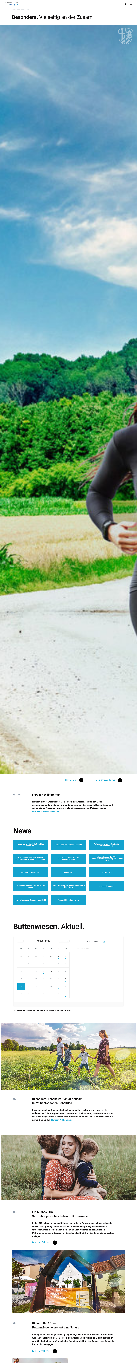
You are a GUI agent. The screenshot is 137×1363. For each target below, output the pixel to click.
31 (51, 956)
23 (65, 979)
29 (58, 986)
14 (51, 971)
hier (68, 1010)
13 (43, 971)
